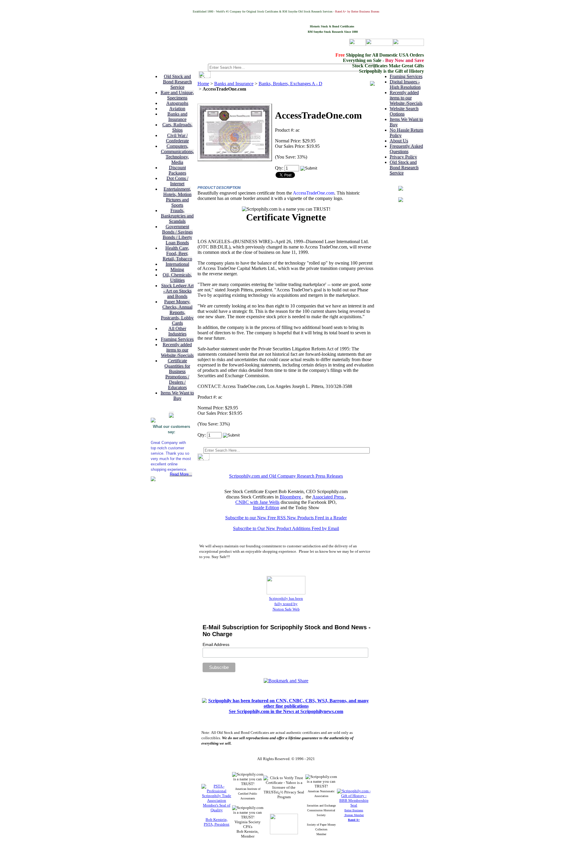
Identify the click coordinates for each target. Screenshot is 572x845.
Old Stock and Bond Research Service (177, 82)
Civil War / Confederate (177, 138)
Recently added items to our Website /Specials (177, 350)
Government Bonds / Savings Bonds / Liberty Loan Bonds (177, 234)
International (177, 264)
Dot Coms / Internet (177, 181)
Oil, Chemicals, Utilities (177, 277)
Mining (177, 269)
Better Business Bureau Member (354, 815)
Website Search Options (404, 111)
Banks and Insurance (177, 116)
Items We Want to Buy (177, 395)
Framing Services (177, 339)
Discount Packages (177, 170)
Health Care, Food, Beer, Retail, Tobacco (177, 253)
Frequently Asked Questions (406, 149)
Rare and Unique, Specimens (177, 95)
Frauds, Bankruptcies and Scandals (177, 216)
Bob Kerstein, (217, 819)
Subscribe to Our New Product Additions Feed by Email (286, 528)
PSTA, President (216, 824)
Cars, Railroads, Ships (177, 127)
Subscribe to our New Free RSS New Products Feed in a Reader (286, 517)
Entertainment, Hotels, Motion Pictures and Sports (177, 197)
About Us (399, 140)
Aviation (177, 108)
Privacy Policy (403, 156)
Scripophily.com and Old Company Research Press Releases (286, 476)
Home (203, 83)
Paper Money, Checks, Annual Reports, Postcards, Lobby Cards (177, 312)
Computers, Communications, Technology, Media (177, 154)
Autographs (177, 103)
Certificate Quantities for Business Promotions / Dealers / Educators (177, 374)
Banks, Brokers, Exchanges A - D (290, 83)
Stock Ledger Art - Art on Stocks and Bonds (177, 291)
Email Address (216, 644)
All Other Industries (177, 331)
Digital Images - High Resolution (405, 84)
